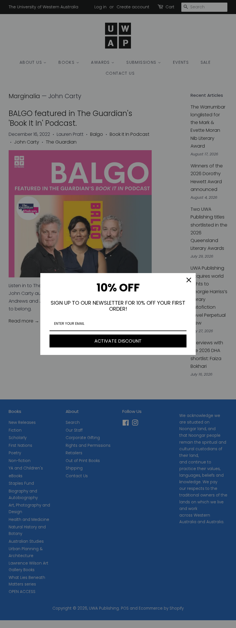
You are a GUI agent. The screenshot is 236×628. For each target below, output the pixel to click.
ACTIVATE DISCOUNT (118, 341)
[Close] (189, 280)
